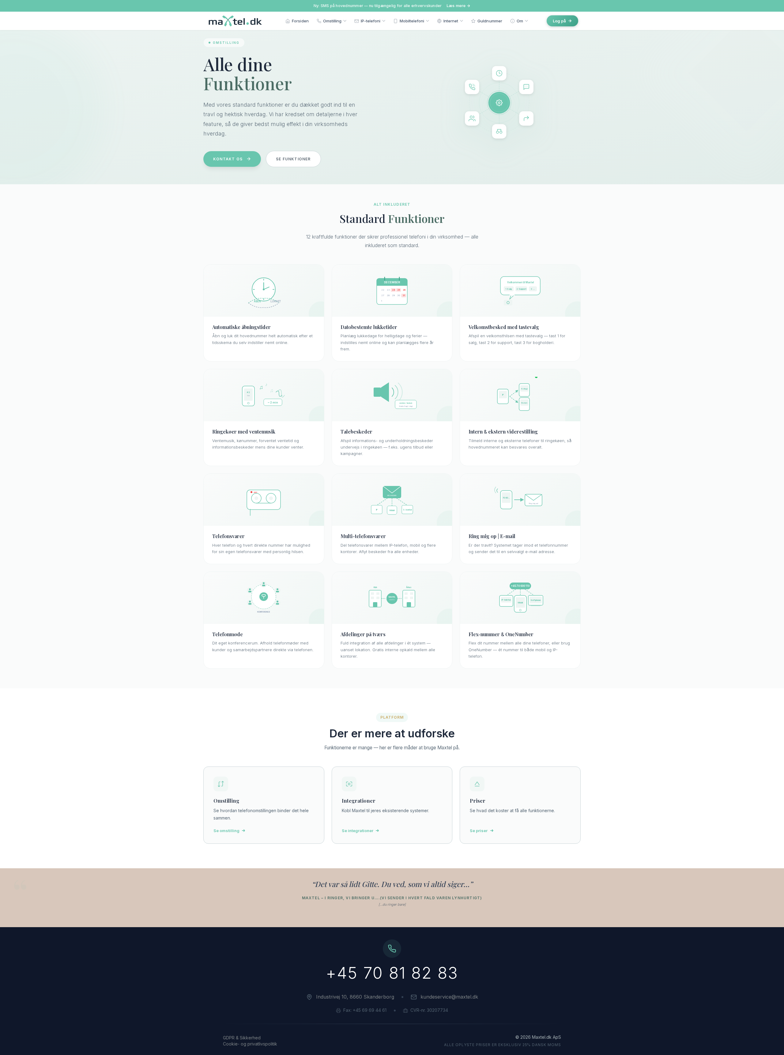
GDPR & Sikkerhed (242, 1037)
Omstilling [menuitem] (332, 20)
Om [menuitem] (520, 20)
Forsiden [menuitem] (300, 20)
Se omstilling (226, 830)
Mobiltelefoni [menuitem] (412, 20)
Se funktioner (293, 159)
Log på (559, 20)
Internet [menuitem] (450, 20)
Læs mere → (459, 5)
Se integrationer (357, 830)
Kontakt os (228, 159)
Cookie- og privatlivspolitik (250, 1043)
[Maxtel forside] (234, 21)
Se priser (479, 830)
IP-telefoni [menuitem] (370, 20)
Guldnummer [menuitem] (489, 20)
